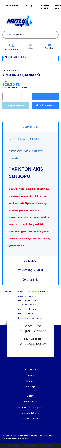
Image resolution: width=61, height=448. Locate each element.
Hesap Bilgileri (30, 401)
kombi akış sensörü (26, 300)
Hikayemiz (30, 381)
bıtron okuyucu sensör (39, 291)
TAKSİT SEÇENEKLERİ (30, 270)
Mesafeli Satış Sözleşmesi (30, 407)
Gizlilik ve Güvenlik (30, 418)
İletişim (30, 5)
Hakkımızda (12, 5)
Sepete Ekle (16, 105)
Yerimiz (30, 375)
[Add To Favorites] (45, 96)
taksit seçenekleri (15, 87)
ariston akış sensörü (26, 296)
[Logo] (19, 20)
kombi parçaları (25, 313)
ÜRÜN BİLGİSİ (30, 127)
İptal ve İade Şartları (30, 413)
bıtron (20, 291)
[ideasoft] (14, 445)
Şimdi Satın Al (45, 105)
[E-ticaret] (30, 445)
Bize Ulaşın (30, 386)
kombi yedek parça (26, 304)
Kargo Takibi (45, 7)
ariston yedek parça (27, 309)
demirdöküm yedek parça (29, 318)
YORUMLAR (30, 261)
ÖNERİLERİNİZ (30, 280)
